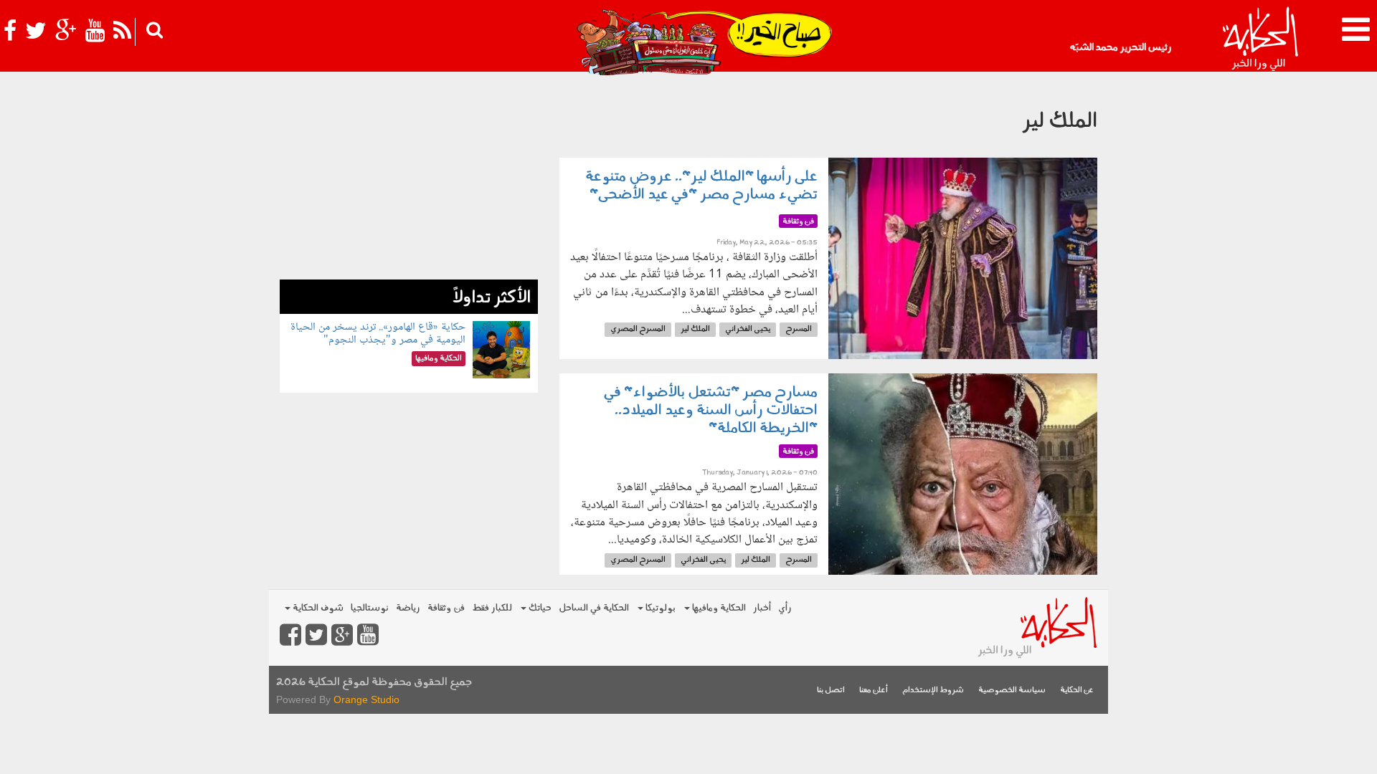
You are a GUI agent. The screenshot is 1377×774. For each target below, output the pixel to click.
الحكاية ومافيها (718, 608)
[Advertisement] (409, 179)
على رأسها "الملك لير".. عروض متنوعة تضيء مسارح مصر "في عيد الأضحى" (701, 186)
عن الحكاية (1077, 690)
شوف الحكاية (317, 608)
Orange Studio (366, 699)
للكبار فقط (492, 608)
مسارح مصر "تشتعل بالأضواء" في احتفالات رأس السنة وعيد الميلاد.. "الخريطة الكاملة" (711, 410)
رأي (785, 608)
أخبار (762, 608)
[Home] (1260, 39)
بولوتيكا (659, 608)
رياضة (408, 608)
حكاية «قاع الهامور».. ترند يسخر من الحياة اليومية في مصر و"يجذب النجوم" (377, 333)
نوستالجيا (370, 608)
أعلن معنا (873, 690)
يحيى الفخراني (747, 329)
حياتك (539, 608)
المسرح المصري (638, 329)
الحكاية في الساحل (594, 608)
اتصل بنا (831, 690)
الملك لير (695, 329)
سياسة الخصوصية (1012, 690)
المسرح (798, 329)
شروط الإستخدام (933, 690)
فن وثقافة (446, 608)
